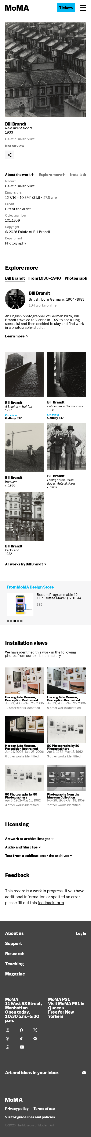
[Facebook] (24, 1030)
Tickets (66, 8)
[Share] (9, 155)
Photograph (76, 278)
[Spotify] (38, 1038)
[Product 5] (21, 621)
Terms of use (44, 1108)
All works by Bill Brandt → (25, 564)
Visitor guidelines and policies (30, 1117)
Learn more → (16, 336)
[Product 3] (15, 621)
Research (14, 953)
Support (13, 943)
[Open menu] (83, 8)
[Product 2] (11, 621)
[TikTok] (24, 1038)
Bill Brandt (15, 123)
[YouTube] (24, 1047)
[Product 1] (8, 621)
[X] (38, 1030)
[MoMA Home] (17, 8)
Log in (81, 933)
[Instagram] (10, 1030)
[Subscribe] (84, 1072)
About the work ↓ (19, 174)
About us (14, 933)
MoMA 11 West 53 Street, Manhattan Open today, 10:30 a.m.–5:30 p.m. (23, 1010)
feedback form (51, 902)
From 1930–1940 (44, 278)
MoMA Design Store (35, 587)
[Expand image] (45, 69)
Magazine (15, 973)
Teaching (14, 963)
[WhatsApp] (10, 1047)
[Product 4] (18, 621)
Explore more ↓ (52, 174)
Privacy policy (16, 1108)
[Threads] (10, 1038)
